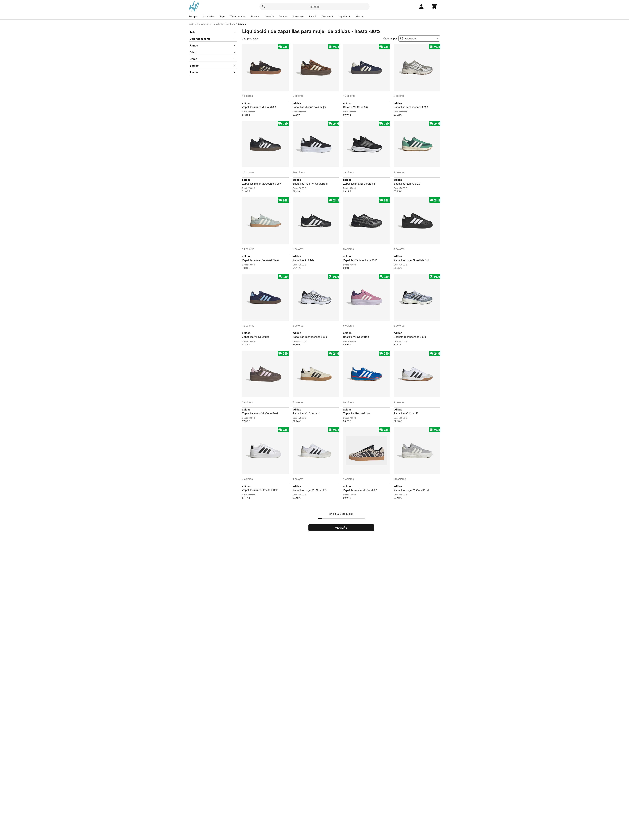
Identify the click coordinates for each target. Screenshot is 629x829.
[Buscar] (263, 6)
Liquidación (345, 16)
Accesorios (298, 16)
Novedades (208, 16)
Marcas (359, 16)
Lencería (269, 16)
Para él (312, 16)
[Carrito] (434, 6)
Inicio (191, 24)
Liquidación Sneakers (223, 24)
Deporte (283, 16)
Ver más (341, 527)
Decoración (328, 16)
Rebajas (193, 16)
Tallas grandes (238, 16)
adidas (246, 103)
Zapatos (255, 16)
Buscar (314, 6)
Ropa (222, 16)
